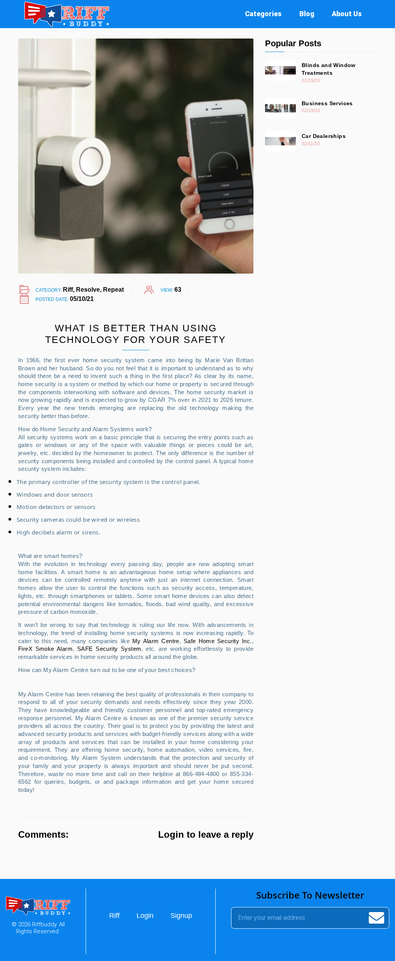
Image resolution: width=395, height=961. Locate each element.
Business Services (327, 103)
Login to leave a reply (205, 834)
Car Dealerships (324, 136)
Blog (306, 14)
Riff (114, 915)
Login (145, 915)
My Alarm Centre (155, 641)
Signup (181, 915)
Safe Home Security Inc (217, 641)
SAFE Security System (109, 648)
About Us (347, 14)
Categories (263, 14)
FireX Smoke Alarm (45, 648)
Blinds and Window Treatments (329, 69)
